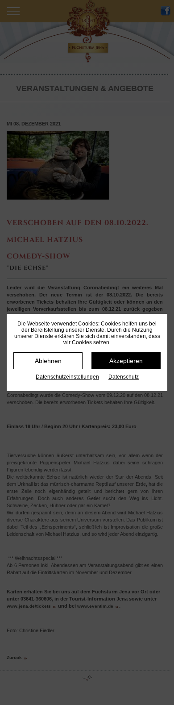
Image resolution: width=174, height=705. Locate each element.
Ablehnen (48, 360)
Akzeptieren (126, 360)
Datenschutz (123, 377)
